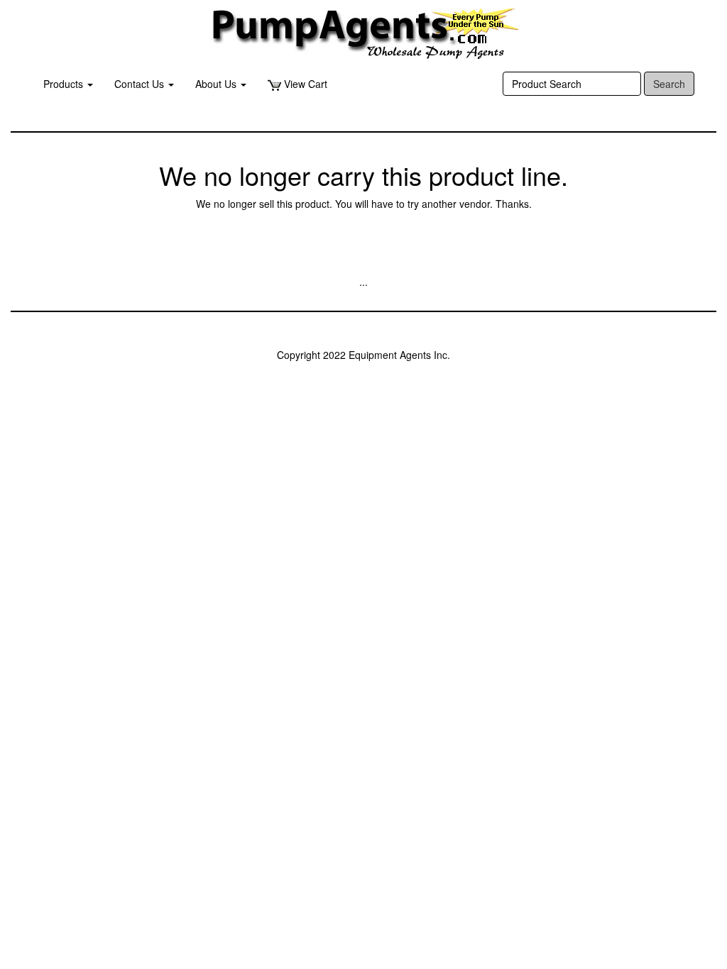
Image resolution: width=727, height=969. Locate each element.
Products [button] (64, 84)
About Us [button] (217, 84)
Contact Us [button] (140, 84)
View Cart (304, 84)
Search (669, 84)
